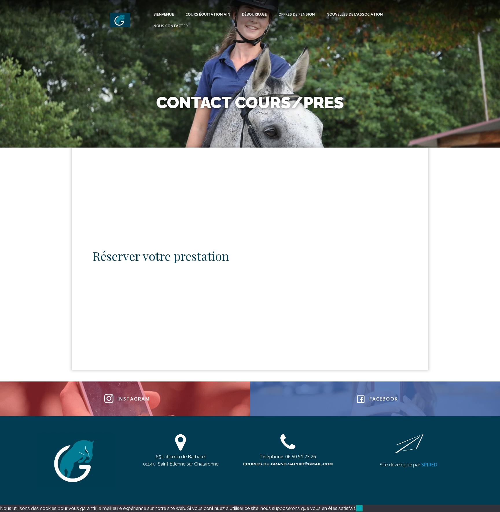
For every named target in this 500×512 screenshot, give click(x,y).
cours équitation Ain (207, 14)
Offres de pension (296, 14)
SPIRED (429, 464)
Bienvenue (163, 14)
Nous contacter (170, 25)
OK (359, 508)
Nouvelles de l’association (354, 14)
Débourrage (254, 14)
